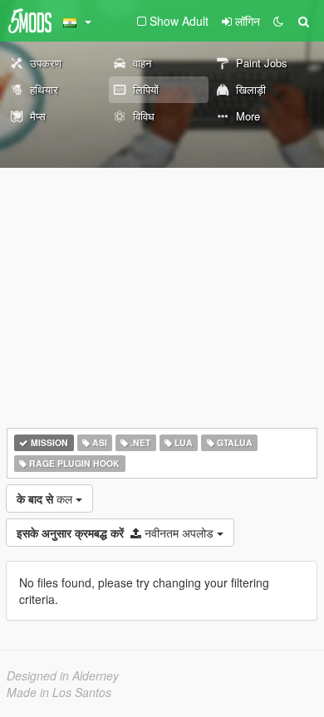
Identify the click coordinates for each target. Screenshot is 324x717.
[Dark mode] (278, 21)
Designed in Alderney (63, 675)
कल (46, 498)
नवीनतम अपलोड (117, 532)
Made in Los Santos (59, 692)
